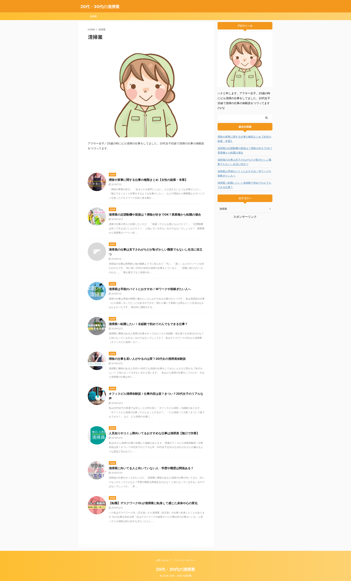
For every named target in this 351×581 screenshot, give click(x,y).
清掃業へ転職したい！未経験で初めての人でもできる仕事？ (148, 324)
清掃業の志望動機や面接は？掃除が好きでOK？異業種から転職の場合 (155, 214)
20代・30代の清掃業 (100, 6)
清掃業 (93, 16)
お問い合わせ (162, 560)
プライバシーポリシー (184, 560)
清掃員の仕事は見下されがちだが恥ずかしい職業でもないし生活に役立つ (244, 162)
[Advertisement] (245, 242)
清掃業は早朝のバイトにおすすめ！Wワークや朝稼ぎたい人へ (150, 289)
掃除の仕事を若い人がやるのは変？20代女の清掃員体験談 (147, 358)
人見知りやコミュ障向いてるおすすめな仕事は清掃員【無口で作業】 (154, 433)
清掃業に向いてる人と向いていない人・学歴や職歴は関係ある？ (151, 468)
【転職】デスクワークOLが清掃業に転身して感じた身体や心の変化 (153, 503)
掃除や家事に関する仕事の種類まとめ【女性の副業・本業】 (148, 180)
